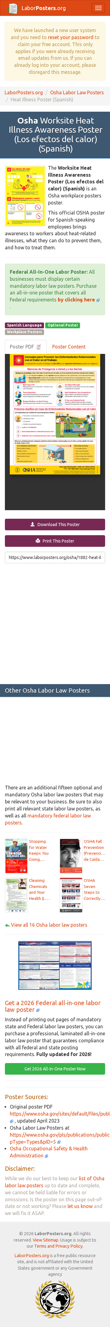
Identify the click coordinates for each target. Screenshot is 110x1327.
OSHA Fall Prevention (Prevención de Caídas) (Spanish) (94, 853)
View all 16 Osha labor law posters (49, 925)
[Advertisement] (55, 623)
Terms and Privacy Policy (58, 1246)
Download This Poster (57, 524)
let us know (80, 1206)
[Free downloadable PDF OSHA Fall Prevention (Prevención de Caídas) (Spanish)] (71, 855)
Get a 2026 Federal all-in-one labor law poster (53, 1006)
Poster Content (69, 346)
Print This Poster (57, 541)
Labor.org (43, 8)
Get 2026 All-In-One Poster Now (55, 1068)
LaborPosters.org (24, 92)
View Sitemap (45, 1240)
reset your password (71, 37)
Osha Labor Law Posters (77, 92)
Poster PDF (22, 346)
